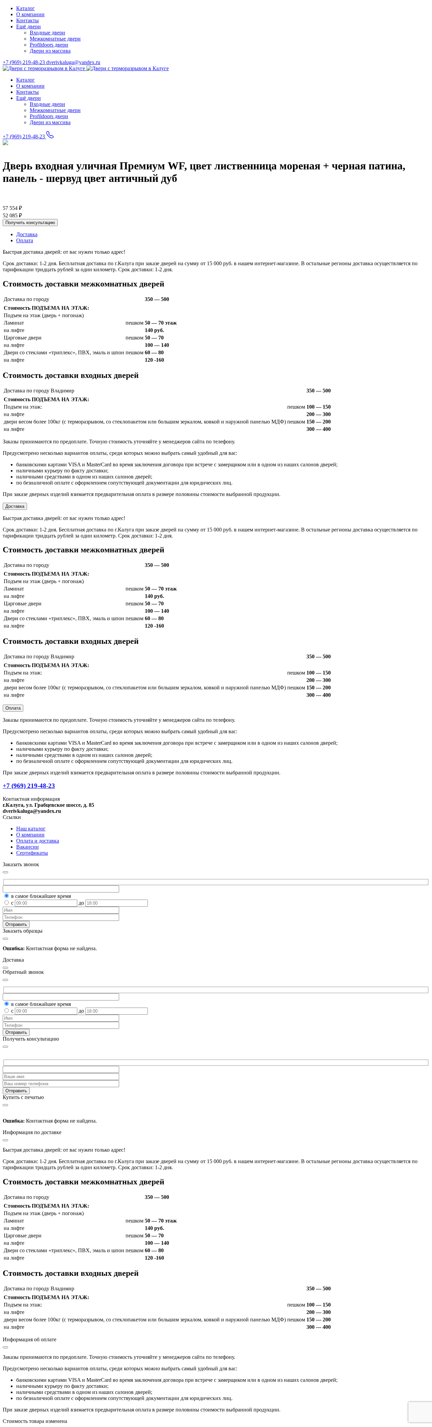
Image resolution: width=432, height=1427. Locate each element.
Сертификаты (32, 853)
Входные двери (47, 32)
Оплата (13, 708)
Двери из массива (50, 51)
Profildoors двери (49, 45)
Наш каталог (31, 828)
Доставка (14, 506)
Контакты (27, 20)
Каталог (25, 8)
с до (48, 903)
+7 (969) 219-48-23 (24, 62)
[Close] (5, 1047)
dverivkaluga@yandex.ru (73, 62)
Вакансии (27, 847)
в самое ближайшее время (41, 896)
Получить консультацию (30, 222)
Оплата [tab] (24, 240)
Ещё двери (28, 26)
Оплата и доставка (37, 841)
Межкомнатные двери (55, 39)
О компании (30, 14)
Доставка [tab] (26, 234)
